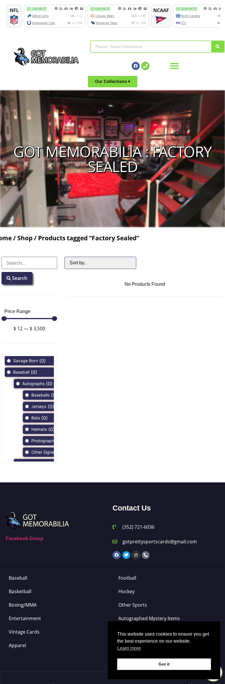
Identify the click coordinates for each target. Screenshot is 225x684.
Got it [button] (164, 664)
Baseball (18, 578)
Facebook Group (24, 538)
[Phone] (145, 66)
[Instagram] (136, 555)
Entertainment (25, 618)
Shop (25, 238)
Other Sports (132, 605)
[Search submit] (217, 46)
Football (127, 578)
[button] (174, 66)
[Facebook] (136, 66)
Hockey (126, 591)
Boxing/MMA (23, 605)
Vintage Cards (24, 632)
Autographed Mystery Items (149, 618)
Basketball (20, 591)
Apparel (17, 645)
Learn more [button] (129, 648)
